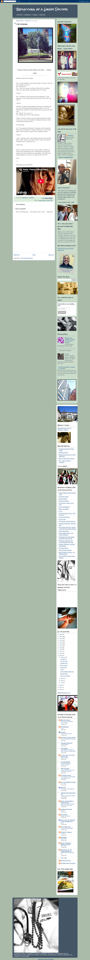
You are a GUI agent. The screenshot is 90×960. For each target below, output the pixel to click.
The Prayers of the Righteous (68, 789)
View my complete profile (66, 157)
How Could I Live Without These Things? (67, 722)
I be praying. (63, 667)
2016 (60, 649)
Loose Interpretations (64, 507)
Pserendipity (64, 748)
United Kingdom (65, 744)
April (62, 680)
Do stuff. (67, 354)
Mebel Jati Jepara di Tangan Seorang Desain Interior (67, 804)
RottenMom (64, 837)
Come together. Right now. (67, 671)
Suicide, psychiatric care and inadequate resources (68, 770)
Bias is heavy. (64, 665)
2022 (60, 689)
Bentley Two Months (65, 816)
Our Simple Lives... (66, 827)
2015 (60, 647)
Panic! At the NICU (64, 501)
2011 (60, 638)
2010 (60, 636)
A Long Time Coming (64, 517)
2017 (60, 651)
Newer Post (17, 254)
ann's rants (64, 858)
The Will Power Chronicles (68, 863)
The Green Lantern (63, 496)
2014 (60, 645)
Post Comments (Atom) (27, 258)
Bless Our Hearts (65, 720)
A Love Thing (62, 519)
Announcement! (64, 758)
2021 (60, 687)
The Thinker (64, 845)
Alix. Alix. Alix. (64, 661)
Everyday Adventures (66, 743)
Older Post (51, 254)
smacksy (63, 732)
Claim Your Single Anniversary (68, 739)
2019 (60, 655)
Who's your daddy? (64, 509)
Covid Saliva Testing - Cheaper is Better (66, 764)
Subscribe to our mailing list (66, 304)
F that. (62, 669)
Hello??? (63, 810)
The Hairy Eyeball (63, 548)
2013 (60, 643)
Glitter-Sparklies (63, 498)
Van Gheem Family (66, 775)
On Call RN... (64, 814)
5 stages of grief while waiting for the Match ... (68, 796)
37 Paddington (65, 727)
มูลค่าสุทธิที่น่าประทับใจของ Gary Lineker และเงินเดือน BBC (68, 750)
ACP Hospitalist (65, 768)
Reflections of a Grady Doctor (42, 9)
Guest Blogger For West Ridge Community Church (68, 777)
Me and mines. (64, 673)
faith (51, 200)
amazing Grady (42, 200)
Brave (62, 823)
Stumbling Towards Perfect (68, 737)
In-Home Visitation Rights (67, 828)
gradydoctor (70, 135)
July (62, 682)
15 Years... (63, 833)
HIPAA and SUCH (63, 452)
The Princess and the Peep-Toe (67, 521)
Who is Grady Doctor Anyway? (67, 458)
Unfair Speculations (64, 531)
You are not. (63, 659)
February (63, 657)
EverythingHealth (65, 762)
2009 (60, 634)
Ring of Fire (63, 839)
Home (34, 254)
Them (62, 728)
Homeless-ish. (64, 663)
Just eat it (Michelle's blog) (68, 782)
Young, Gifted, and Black (65, 550)
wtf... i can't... (64, 783)
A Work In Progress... (67, 832)
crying (48, 200)
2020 (60, 685)
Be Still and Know (66, 860)
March (62, 678)
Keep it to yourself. (65, 676)
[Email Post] (42, 198)
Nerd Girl (63, 787)
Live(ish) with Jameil (66, 809)
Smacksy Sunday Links (66, 733)
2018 (60, 653)
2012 (60, 640)
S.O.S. (60, 511)
